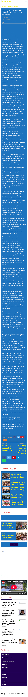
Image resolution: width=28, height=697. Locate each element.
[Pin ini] (14, 457)
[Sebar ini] (4, 457)
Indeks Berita (4, 694)
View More (14, 544)
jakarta (4, 674)
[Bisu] (22, 593)
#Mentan (4, 677)
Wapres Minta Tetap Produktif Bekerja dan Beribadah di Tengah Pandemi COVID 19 (21, 448)
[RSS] (5, 440)
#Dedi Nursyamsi (7, 658)
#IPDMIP (4, 671)
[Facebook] (14, 437)
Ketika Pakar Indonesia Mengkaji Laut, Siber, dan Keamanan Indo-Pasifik (18, 489)
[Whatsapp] (4, 460)
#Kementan (5, 654)
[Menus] (26, 1)
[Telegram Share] (18, 457)
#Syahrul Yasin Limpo (8, 661)
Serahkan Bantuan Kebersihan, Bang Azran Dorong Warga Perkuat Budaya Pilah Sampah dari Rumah (18, 478)
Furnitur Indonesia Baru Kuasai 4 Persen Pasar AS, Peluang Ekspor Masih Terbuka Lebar (8, 537)
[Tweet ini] (9, 457)
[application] (14, 587)
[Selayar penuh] (25, 593)
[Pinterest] (22, 437)
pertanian (4, 664)
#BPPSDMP (5, 667)
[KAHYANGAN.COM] (6, 1)
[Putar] (3, 593)
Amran (4, 684)
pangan (4, 681)
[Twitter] (18, 437)
